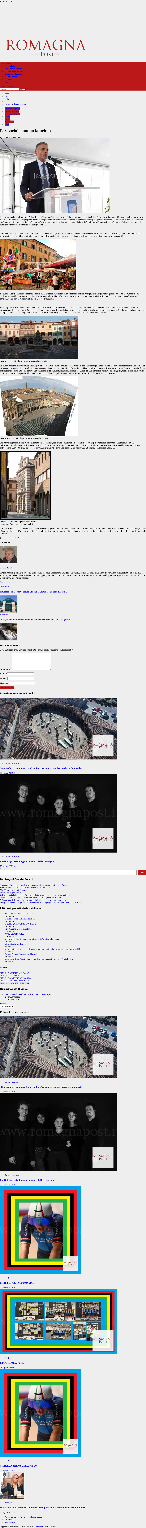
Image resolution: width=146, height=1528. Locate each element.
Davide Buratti (5, 137)
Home (7, 63)
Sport (7, 82)
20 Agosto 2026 (7, 1470)
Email (3, 678)
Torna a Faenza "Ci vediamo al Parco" (21, 954)
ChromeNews (40, 1526)
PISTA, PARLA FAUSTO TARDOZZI (19, 913)
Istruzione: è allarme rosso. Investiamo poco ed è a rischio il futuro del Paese (33, 885)
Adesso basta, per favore (10, 892)
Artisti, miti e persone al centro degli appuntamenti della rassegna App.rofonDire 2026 (42, 949)
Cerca (2, 869)
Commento (6, 669)
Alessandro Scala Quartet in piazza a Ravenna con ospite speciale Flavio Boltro (39, 959)
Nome (3, 673)
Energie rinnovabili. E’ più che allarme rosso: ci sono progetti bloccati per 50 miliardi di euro (40, 902)
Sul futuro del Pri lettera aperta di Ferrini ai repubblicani (25, 887)
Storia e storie (11, 76)
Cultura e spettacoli (13, 71)
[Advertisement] (73, 20)
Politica (7, 119)
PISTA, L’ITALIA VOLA (14, 934)
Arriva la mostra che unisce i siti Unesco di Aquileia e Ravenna (32, 939)
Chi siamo (9, 79)
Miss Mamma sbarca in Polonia (13, 890)
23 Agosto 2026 (7, 773)
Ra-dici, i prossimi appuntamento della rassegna (27, 861)
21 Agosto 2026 (6, 1367)
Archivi (3, 1003)
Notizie (7, 116)
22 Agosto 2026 (7, 1287)
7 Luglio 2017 (16, 137)
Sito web (4, 683)
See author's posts (7, 582)
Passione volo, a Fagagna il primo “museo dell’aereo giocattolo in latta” (31, 897)
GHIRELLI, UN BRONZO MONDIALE (20, 924)
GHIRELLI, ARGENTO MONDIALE (14, 973)
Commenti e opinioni (13, 68)
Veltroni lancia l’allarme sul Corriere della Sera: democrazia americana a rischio (35, 895)
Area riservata (10, 1522)
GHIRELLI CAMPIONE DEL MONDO (20, 919)
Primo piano (10, 66)
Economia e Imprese (13, 74)
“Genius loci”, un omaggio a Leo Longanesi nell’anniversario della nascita (41, 768)
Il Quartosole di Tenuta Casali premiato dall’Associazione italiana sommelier (33, 900)
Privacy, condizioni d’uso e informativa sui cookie (23, 1517)
